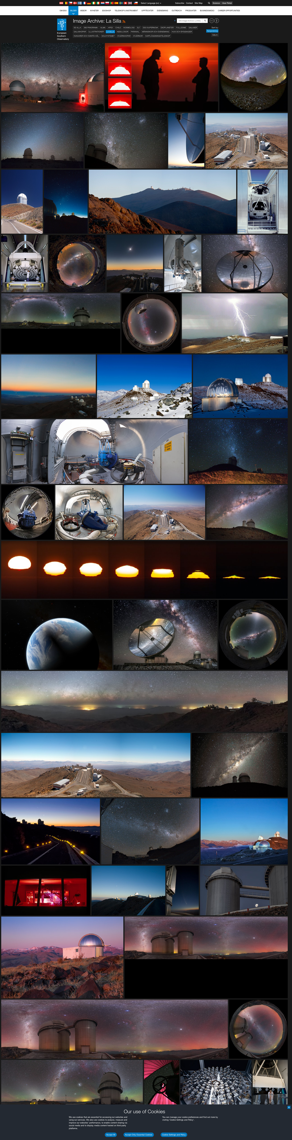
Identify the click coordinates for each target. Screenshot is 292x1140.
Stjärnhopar (123, 36)
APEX (110, 27)
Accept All (110, 1134)
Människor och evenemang (155, 32)
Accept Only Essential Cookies (138, 1134)
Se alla (77, 27)
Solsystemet (108, 36)
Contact (189, 3)
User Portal (227, 3)
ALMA (102, 27)
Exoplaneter (167, 27)
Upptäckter (147, 10)
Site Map (199, 3)
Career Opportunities (229, 10)
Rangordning (212, 31)
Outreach (177, 10)
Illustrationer (96, 32)
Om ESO (63, 10)
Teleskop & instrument (126, 10)
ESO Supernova (150, 27)
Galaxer (193, 27)
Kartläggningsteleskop (157, 36)
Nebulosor (122, 32)
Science (216, 3)
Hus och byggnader (182, 32)
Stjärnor (138, 36)
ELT (138, 27)
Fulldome (181, 27)
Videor (83, 10)
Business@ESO (207, 10)
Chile (118, 27)
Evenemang (162, 10)
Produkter (190, 10)
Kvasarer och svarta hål (86, 36)
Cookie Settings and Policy (174, 1134)
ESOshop (106, 10)
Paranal (135, 32)
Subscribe (179, 3)
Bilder (73, 10)
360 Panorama (91, 27)
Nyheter (94, 10)
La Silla (110, 32)
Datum (215, 35)
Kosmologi (128, 27)
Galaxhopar (80, 32)
